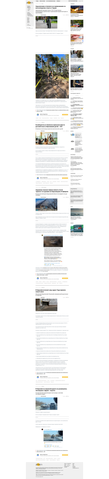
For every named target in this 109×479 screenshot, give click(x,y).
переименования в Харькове (60, 380)
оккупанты (59, 281)
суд (36, 380)
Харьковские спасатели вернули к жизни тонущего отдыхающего (77, 108)
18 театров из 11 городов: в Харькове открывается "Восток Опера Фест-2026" (76, 114)
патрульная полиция (39, 458)
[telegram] (68, 197)
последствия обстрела (39, 283)
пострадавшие (64, 281)
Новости (28, 7)
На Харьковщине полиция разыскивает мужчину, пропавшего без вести (77, 118)
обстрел (40, 281)
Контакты (29, 25)
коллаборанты (38, 181)
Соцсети (58, 458)
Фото (72, 206)
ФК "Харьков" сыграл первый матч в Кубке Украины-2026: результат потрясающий (77, 102)
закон (48, 380)
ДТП (44, 458)
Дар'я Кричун (43, 297)
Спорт (28, 10)
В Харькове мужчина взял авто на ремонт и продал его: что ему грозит (77, 121)
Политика (29, 8)
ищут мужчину (45, 271)
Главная (28, 6)
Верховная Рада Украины (42, 380)
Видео (28, 18)
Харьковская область (64, 181)
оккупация (54, 181)
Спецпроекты (29, 14)
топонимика (52, 380)
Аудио (28, 21)
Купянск (58, 181)
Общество (43, 122)
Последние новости (75, 93)
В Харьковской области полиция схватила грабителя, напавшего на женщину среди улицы (77, 127)
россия (48, 281)
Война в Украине (44, 187)
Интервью (29, 13)
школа (48, 181)
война (37, 281)
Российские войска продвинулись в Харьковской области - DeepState (77, 105)
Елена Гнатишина (43, 197)
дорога (55, 458)
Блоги (28, 17)
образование (44, 181)
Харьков (60, 283)
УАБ (57, 283)
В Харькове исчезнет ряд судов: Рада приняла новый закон (56, 174)
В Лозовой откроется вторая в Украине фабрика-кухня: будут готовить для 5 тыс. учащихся (77, 124)
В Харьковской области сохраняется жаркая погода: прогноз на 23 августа (77, 98)
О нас (28, 24)
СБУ (51, 181)
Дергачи (44, 281)
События (29, 9)
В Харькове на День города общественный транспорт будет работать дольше (76, 111)
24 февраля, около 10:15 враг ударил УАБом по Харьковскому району (55, 267)
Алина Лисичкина (43, 396)
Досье (28, 22)
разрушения (54, 283)
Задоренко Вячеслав (47, 283)
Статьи (28, 12)
